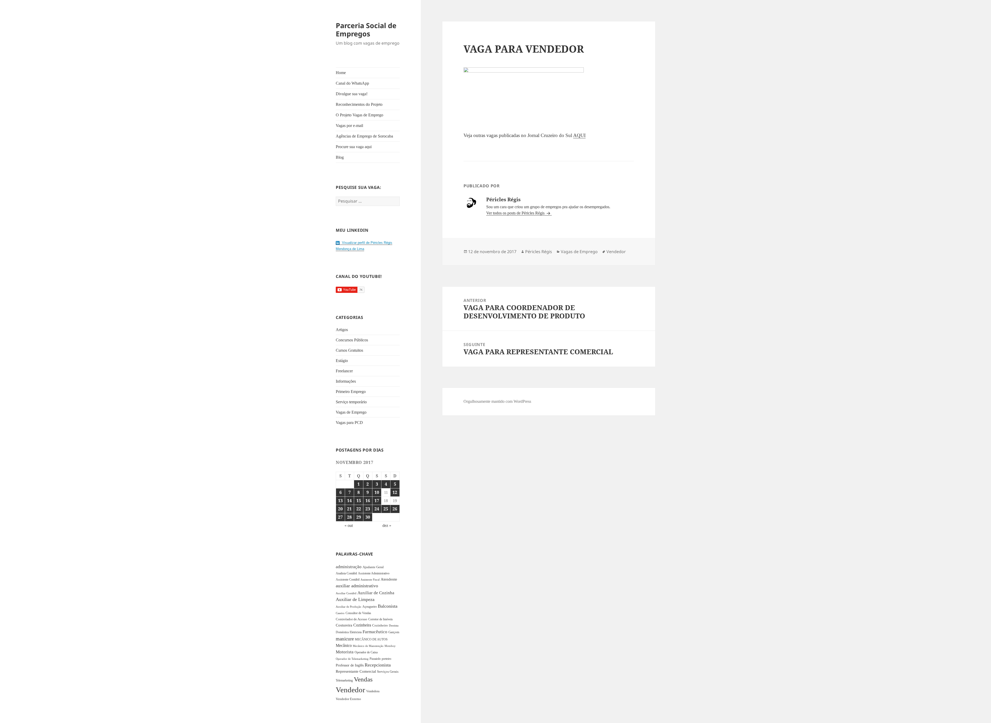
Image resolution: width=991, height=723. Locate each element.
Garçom (393, 632)
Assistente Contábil (347, 579)
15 (358, 500)
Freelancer (344, 371)
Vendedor (350, 690)
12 (395, 492)
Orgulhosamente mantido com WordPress (497, 401)
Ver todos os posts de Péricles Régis (516, 213)
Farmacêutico (375, 631)
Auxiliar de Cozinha (375, 592)
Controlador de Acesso (351, 619)
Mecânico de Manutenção (368, 646)
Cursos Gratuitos (349, 350)
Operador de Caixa (366, 652)
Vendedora (372, 691)
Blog (340, 157)
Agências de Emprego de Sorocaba (364, 136)
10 (376, 492)
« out (349, 525)
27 (340, 517)
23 (367, 509)
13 (340, 500)
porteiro (386, 659)
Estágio (342, 360)
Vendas (363, 679)
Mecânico (344, 645)
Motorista (345, 651)
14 (349, 500)
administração (349, 566)
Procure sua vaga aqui (354, 146)
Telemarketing (344, 680)
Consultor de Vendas (358, 613)
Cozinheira (362, 625)
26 (395, 509)
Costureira (344, 625)
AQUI (579, 135)
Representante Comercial (356, 671)
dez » (386, 525)
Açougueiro (369, 606)
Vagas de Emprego (351, 412)
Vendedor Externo (348, 699)
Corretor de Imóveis (380, 619)
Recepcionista (378, 665)
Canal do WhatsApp (352, 83)
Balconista (387, 606)
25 (385, 509)
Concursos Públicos (352, 340)
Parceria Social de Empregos (366, 29)
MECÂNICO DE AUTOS (371, 639)
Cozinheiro (380, 625)
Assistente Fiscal (370, 579)
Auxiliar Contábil (346, 593)
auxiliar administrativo (357, 585)
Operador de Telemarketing (352, 658)
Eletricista (356, 632)
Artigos (342, 329)
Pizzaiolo (375, 659)
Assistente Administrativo (373, 573)
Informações (346, 381)
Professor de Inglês (350, 665)
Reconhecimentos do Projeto (359, 104)
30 (367, 517)
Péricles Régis (538, 251)
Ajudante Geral (373, 567)
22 (358, 509)
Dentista (393, 625)
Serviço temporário (351, 402)
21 (349, 509)
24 (376, 509)
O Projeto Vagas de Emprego (359, 115)
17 (376, 500)
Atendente (389, 579)
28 (349, 517)
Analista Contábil (346, 573)
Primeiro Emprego (351, 391)
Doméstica (342, 632)
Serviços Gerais (387, 671)
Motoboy (390, 645)
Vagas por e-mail (349, 125)
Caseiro (340, 613)
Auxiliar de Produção (348, 606)
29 (358, 517)
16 (367, 500)
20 (340, 509)
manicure (345, 638)
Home (341, 72)
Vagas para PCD (349, 422)
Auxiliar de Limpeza (355, 599)
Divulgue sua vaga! (351, 94)
